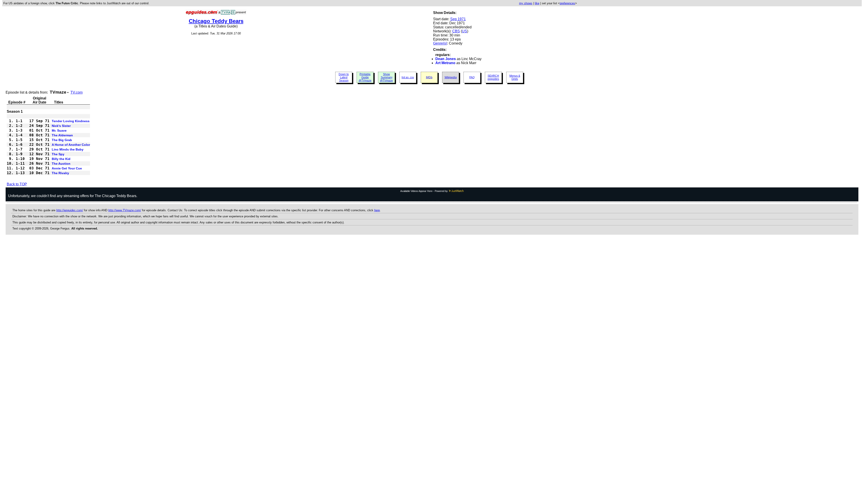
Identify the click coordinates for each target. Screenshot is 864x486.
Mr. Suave (59, 130)
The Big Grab (62, 140)
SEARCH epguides (493, 77)
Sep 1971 (458, 19)
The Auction (61, 163)
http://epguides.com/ (69, 210)
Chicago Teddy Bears (216, 21)
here (377, 210)
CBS (456, 31)
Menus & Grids (514, 77)
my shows (525, 3)
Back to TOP (17, 184)
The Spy (58, 154)
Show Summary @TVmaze (386, 77)
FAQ (472, 77)
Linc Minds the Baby (67, 149)
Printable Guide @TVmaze (365, 77)
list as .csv (408, 77)
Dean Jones (445, 59)
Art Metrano (445, 63)
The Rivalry (60, 173)
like (537, 3)
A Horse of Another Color (71, 144)
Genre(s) (440, 43)
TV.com (76, 92)
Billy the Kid (61, 159)
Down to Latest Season (344, 77)
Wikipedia (451, 77)
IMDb (429, 77)
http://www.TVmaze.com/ (124, 210)
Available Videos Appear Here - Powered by (424, 191)
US (464, 31)
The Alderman (62, 135)
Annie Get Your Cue (67, 168)
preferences (567, 3)
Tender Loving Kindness (71, 121)
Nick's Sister (61, 126)
